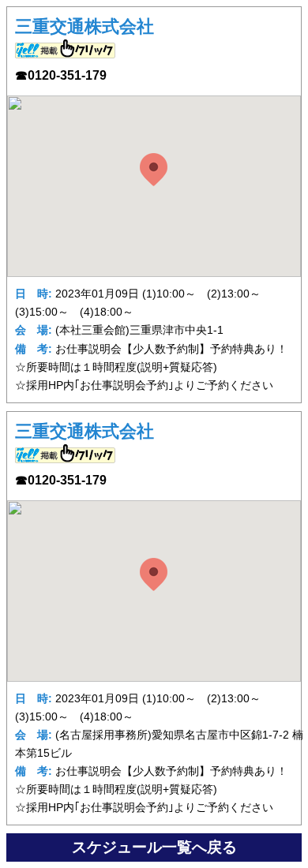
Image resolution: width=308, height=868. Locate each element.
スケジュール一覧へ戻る (154, 847)
